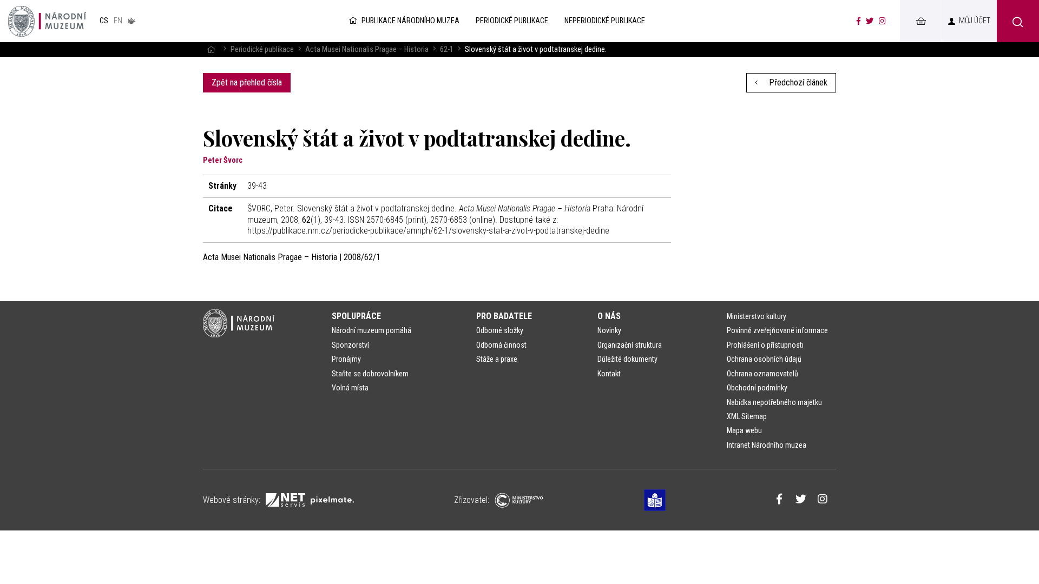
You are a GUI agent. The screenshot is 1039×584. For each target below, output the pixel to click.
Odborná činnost (501, 345)
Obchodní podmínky (757, 387)
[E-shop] (920, 21)
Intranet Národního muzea (766, 445)
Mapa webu (744, 430)
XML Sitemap (747, 416)
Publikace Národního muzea (410, 20)
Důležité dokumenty (627, 359)
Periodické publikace (262, 49)
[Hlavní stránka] (211, 49)
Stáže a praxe (496, 359)
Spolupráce (356, 316)
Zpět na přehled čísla (247, 82)
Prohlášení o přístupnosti (765, 345)
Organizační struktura (629, 345)
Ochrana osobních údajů (764, 359)
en (118, 20)
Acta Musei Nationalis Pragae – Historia (367, 49)
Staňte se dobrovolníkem (370, 373)
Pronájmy (346, 359)
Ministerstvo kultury (756, 316)
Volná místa (350, 387)
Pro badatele (504, 316)
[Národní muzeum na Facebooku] (858, 21)
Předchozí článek (797, 82)
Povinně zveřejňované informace (777, 330)
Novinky (609, 330)
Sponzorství (350, 345)
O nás (609, 316)
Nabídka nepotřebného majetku (774, 402)
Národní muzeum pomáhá (371, 330)
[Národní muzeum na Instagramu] (882, 21)
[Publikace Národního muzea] (47, 21)
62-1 (446, 49)
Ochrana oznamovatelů (762, 373)
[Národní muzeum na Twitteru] (869, 21)
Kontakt (609, 373)
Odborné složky (499, 330)
